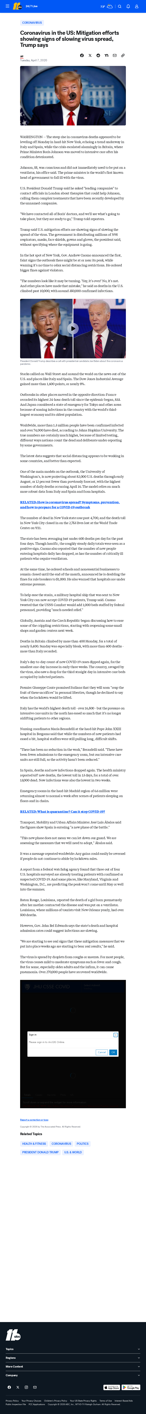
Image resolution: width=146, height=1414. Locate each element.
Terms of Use (106, 1401)
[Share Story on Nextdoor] (106, 55)
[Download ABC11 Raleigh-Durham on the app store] (111, 1387)
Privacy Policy (12, 1401)
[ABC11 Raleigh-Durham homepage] (17, 6)
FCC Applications (37, 1404)
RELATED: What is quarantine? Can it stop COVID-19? (62, 811)
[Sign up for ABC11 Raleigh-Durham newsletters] (34, 1387)
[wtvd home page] (13, 1335)
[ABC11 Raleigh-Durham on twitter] (17, 1387)
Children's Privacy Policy (55, 1401)
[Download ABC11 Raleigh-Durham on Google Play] (131, 1387)
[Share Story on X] (90, 55)
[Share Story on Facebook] (82, 55)
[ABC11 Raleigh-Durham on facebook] (9, 1387)
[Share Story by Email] (115, 55)
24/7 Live (32, 6)
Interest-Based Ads (124, 1401)
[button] (7, 6)
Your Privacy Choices (31, 1401)
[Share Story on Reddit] (98, 55)
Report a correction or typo (34, 1120)
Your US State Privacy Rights (83, 1401)
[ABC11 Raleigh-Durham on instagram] (26, 1387)
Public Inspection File (16, 1404)
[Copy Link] (123, 55)
